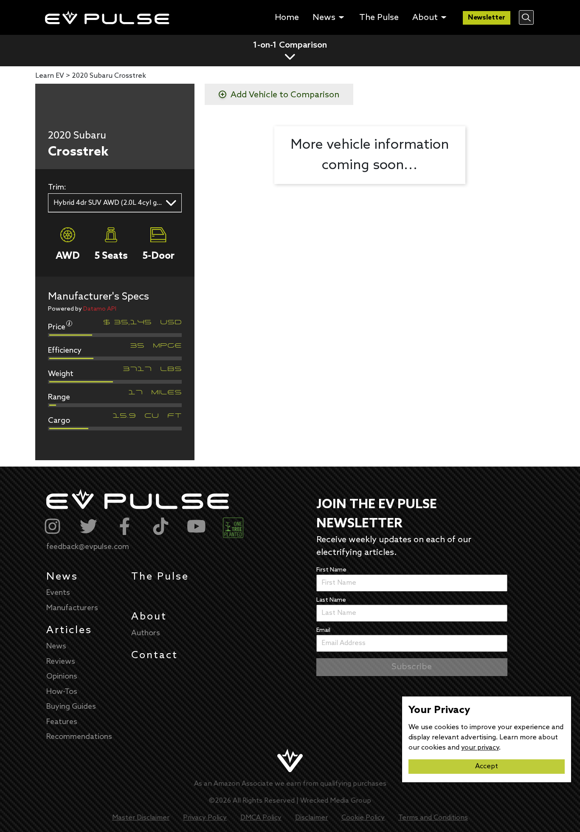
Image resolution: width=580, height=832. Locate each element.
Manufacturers (72, 608)
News (62, 577)
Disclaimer (311, 818)
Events (58, 592)
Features (61, 722)
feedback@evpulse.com (87, 547)
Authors (145, 633)
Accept (486, 766)
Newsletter (486, 18)
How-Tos (61, 691)
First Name (331, 570)
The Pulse (160, 577)
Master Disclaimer (140, 818)
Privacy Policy (205, 818)
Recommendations (79, 736)
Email (323, 630)
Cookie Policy (363, 818)
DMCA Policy (261, 818)
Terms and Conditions (433, 818)
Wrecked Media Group (335, 801)
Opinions (61, 676)
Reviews (60, 661)
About (149, 617)
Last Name (331, 600)
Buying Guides (71, 706)
